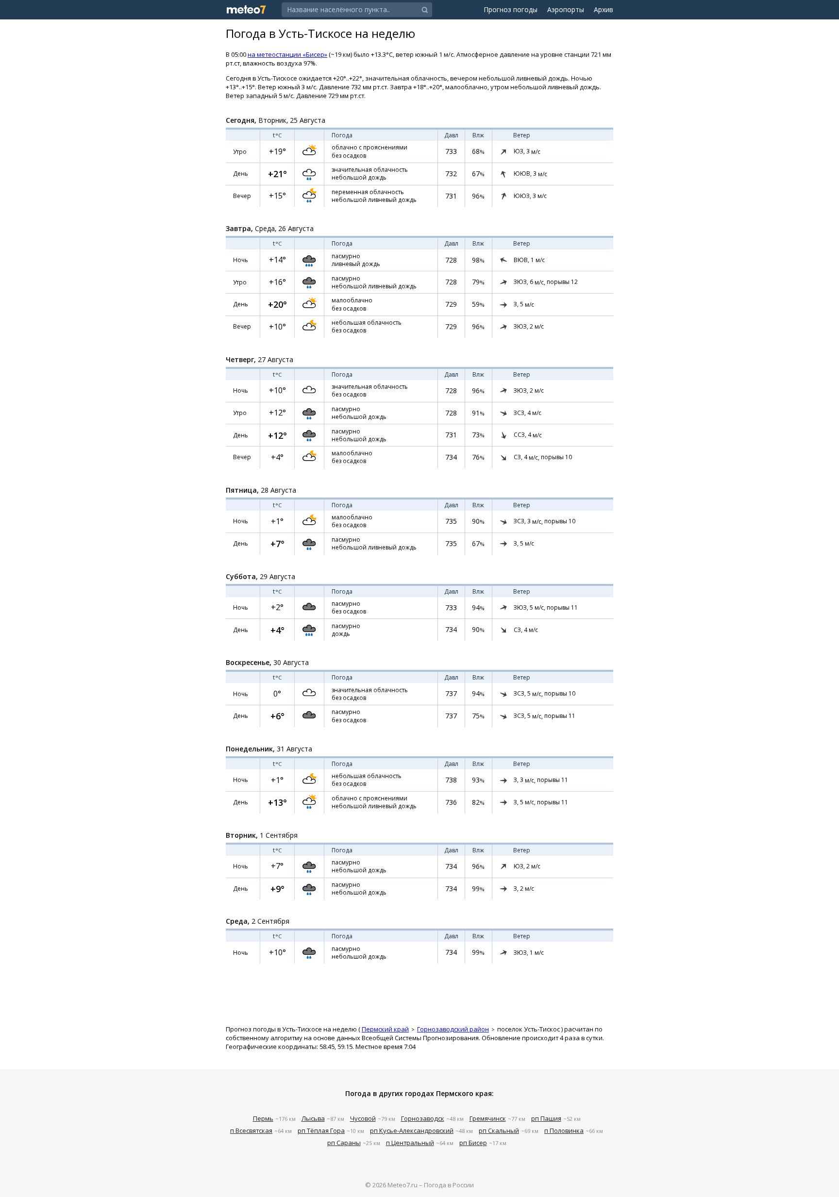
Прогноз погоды (510, 9)
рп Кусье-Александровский (411, 1130)
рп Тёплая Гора (321, 1130)
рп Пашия (546, 1118)
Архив (603, 9)
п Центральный (410, 1142)
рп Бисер (473, 1142)
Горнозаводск (422, 1118)
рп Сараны (344, 1142)
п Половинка (564, 1130)
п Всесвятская (251, 1130)
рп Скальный (499, 1130)
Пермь (263, 1118)
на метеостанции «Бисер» (287, 54)
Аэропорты (565, 9)
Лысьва (313, 1118)
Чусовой (363, 1118)
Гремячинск (488, 1118)
